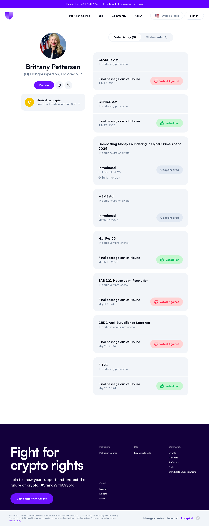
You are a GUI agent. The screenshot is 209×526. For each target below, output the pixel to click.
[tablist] (140, 37)
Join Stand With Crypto (32, 498)
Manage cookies (153, 518)
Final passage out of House (119, 79)
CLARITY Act (108, 60)
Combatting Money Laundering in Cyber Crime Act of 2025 (139, 146)
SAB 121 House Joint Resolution (123, 280)
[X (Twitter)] (68, 85)
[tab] (125, 37)
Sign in (194, 15)
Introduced (107, 168)
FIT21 (103, 365)
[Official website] (59, 85)
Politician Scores (79, 15)
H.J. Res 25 (107, 238)
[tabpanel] (140, 223)
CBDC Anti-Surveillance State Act (124, 323)
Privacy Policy (15, 520)
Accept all (187, 518)
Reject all (172, 518)
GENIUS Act (107, 102)
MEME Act (106, 196)
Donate (44, 85)
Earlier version (110, 177)
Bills (100, 15)
